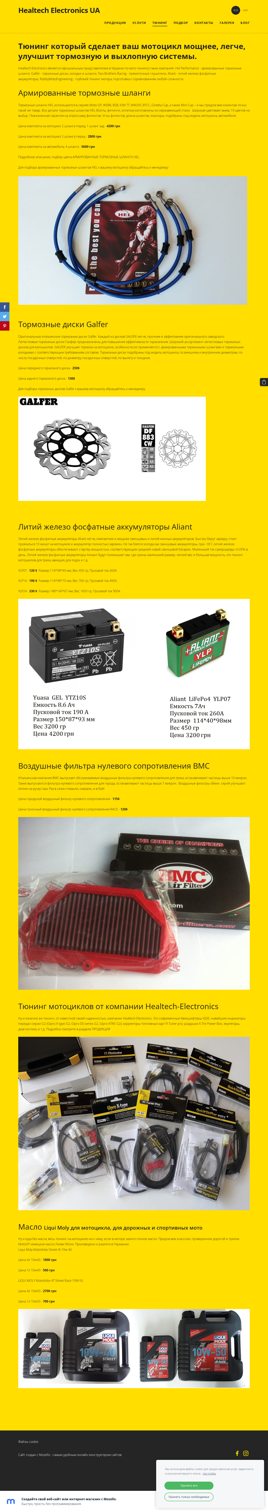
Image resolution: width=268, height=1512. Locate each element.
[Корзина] (264, 382)
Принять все (189, 1485)
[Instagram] (246, 1453)
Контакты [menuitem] (203, 23)
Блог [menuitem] (245, 23)
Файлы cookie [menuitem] (28, 1441)
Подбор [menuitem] (181, 23)
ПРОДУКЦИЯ (101, 1029)
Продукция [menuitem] (115, 23)
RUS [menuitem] (235, 10)
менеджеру (160, 167)
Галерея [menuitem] (227, 23)
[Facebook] (237, 1453)
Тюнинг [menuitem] (159, 23)
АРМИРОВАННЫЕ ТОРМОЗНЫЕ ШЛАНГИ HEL (106, 157)
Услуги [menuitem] (139, 23)
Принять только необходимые (189, 1497)
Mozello (44, 1455)
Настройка (209, 1473)
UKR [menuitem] (245, 10)
